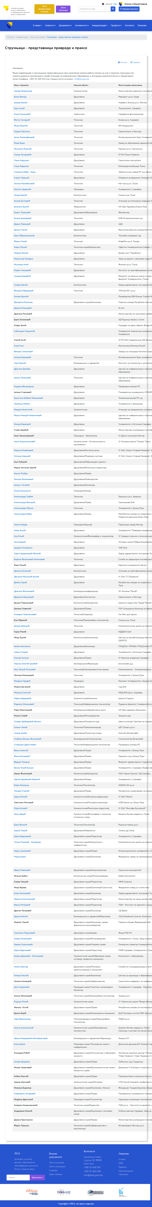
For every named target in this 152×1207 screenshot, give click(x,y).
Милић (25, 253)
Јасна (17, 137)
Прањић (25, 177)
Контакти (129, 25)
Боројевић (26, 218)
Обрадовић (27, 290)
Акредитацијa (99, 25)
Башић (24, 102)
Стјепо (17, 177)
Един (16, 108)
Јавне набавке (55, 1174)
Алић (25, 264)
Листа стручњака (37, 37)
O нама (36, 25)
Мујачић (27, 149)
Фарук (17, 241)
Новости (49, 25)
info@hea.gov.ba (81, 79)
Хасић (24, 229)
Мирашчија (26, 91)
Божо (17, 96)
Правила (123, 1167)
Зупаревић (26, 154)
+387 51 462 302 (92, 1171)
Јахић (22, 108)
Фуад (17, 125)
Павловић (26, 224)
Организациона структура (126, 1172)
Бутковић (25, 201)
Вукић (25, 285)
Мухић (23, 247)
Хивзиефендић (27, 137)
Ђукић (25, 206)
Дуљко (17, 229)
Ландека (28, 258)
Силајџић (25, 120)
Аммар (17, 91)
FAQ (115, 4)
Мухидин (18, 149)
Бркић (24, 195)
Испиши (123, 62)
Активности (81, 25)
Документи (64, 25)
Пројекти (115, 25)
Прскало (25, 131)
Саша (17, 166)
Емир (17, 114)
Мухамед (18, 264)
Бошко (17, 218)
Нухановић (25, 114)
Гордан (17, 131)
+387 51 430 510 (92, 1167)
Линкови (142, 25)
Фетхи (17, 120)
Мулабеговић (28, 183)
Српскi (108, 4)
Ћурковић (26, 212)
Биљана (18, 206)
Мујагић (24, 125)
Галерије (53, 1170)
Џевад (17, 102)
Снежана (18, 172)
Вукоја (23, 96)
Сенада (18, 276)
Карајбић (26, 276)
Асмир (17, 201)
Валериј (18, 290)
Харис (17, 247)
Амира (17, 195)
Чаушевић (26, 270)
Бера (22, 143)
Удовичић (26, 189)
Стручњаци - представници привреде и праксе (67, 37)
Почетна (10, 37)
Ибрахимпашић (27, 235)
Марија (18, 253)
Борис (17, 212)
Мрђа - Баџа (29, 172)
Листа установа (56, 1162)
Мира (17, 143)
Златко (17, 189)
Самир (17, 154)
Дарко (17, 224)
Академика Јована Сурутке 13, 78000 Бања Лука (93, 1160)
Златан (17, 183)
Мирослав (19, 258)
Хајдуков (24, 166)
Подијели (136, 62)
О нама (122, 1159)
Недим (17, 270)
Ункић (24, 241)
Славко (18, 285)
